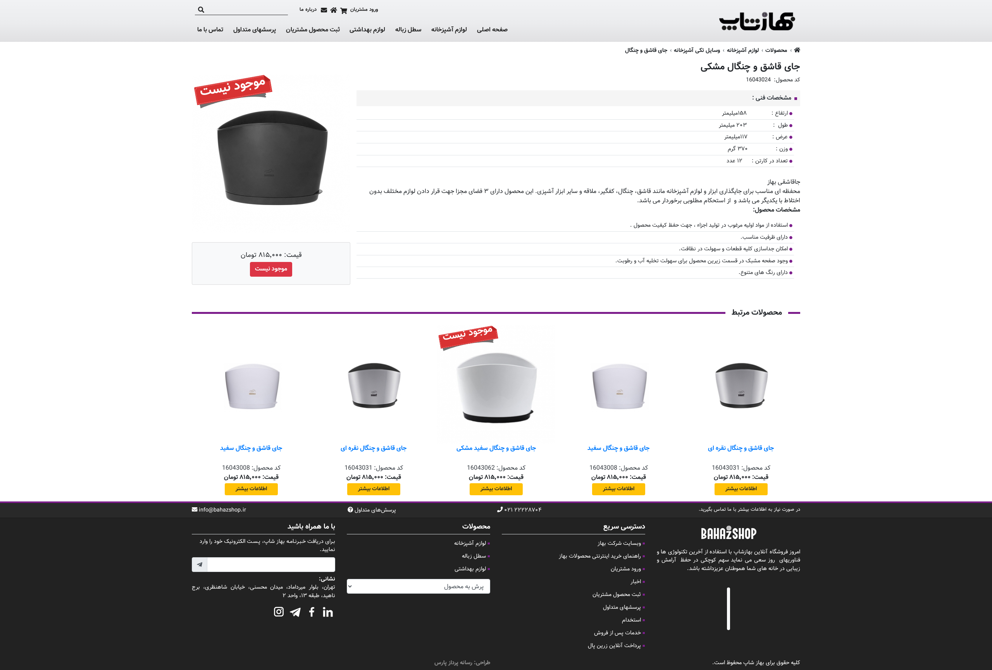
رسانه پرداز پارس (453, 662)
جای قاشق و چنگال (646, 50)
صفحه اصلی (492, 30)
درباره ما (308, 10)
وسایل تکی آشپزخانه (697, 50)
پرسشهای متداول (254, 30)
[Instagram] (279, 610)
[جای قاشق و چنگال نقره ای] (741, 384)
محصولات (776, 50)
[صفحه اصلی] (333, 10)
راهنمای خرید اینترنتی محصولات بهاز (600, 556)
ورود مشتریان (626, 569)
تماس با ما (210, 30)
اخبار (635, 581)
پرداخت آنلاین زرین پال (614, 645)
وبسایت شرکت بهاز (619, 543)
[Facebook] (311, 610)
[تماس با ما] (324, 10)
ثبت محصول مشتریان (313, 30)
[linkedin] (327, 610)
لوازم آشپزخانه (449, 30)
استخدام (631, 620)
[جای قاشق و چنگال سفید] (618, 384)
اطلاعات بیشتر (741, 489)
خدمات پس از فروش (617, 633)
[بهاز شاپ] (757, 21)
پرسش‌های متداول (375, 510)
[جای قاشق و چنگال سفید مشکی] (496, 384)
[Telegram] (295, 610)
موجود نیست (271, 269)
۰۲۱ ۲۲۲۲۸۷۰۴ (523, 510)
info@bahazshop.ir (222, 510)
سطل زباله (408, 30)
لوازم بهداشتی (367, 30)
